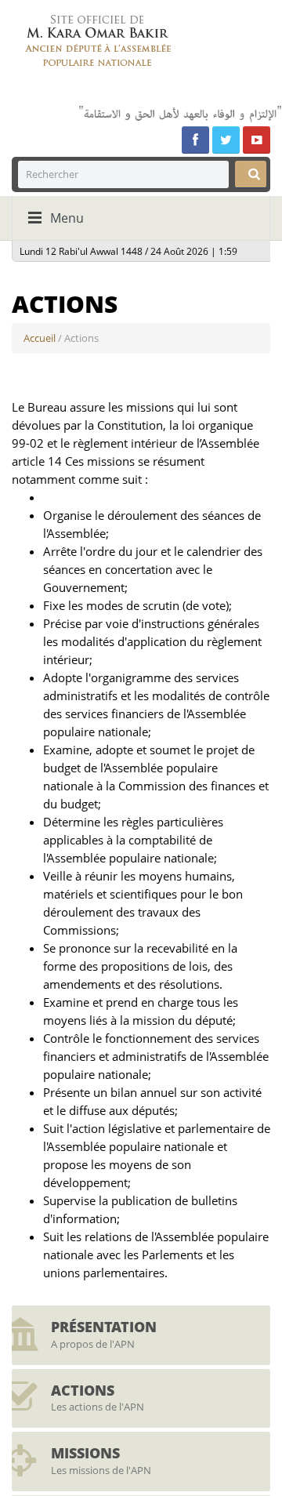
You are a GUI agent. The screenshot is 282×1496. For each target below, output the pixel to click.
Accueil (40, 338)
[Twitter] (226, 140)
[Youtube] (256, 140)
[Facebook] (195, 140)
